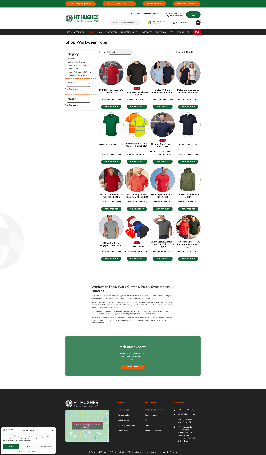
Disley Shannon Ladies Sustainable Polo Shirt (188, 91)
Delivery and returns (126, 425)
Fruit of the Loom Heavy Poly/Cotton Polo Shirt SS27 (188, 244)
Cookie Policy (22, 451)
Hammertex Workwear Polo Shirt (137, 93)
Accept (11, 447)
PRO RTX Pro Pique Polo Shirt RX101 (111, 91)
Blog (147, 420)
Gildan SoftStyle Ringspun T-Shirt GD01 (111, 244)
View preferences (45, 447)
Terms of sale (124, 430)
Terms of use (123, 410)
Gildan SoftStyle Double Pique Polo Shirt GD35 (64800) (162, 244)
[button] (53, 431)
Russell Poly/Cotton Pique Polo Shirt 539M (137, 195)
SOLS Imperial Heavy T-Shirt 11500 (162, 195)
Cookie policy (123, 420)
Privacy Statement (32, 451)
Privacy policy (123, 415)
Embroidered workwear (155, 410)
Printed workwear (152, 415)
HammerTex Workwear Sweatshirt (162, 145)
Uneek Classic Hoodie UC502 (188, 195)
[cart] (198, 22)
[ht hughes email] (187, 414)
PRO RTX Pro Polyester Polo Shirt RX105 (111, 195)
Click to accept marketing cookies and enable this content (87, 426)
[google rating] (156, 22)
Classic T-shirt (137, 246)
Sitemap (148, 425)
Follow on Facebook (153, 430)
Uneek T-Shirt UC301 (188, 144)
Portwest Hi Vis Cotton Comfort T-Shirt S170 (137, 144)
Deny (28, 447)
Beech (173, 452)
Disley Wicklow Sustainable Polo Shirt (163, 91)
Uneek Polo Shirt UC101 (111, 144)
